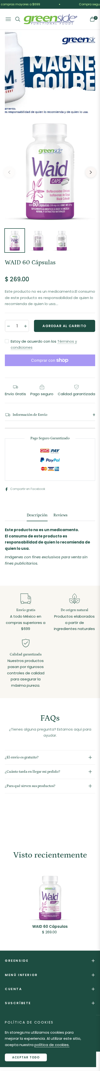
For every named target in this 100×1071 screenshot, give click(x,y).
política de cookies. (51, 1044)
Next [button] (90, 172)
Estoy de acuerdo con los (44, 344)
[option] (50, 170)
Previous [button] (9, 172)
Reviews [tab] (60, 515)
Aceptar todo (26, 1057)
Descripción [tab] (37, 515)
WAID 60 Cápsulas (50, 926)
